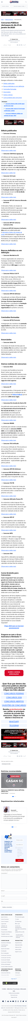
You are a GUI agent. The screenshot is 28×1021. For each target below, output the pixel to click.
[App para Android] (10, 1001)
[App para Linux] (5, 1001)
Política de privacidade (14, 993)
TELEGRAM (14, 725)
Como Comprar (5, 921)
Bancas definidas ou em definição (13, 86)
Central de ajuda (20, 917)
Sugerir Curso (18, 951)
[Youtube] (13, 1001)
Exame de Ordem (5, 948)
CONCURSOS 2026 (14, 697)
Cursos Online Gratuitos (7, 966)
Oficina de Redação (5, 964)
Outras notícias (8, 95)
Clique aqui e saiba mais (8, 150)
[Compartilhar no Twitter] (19, 45)
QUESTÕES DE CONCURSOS (14, 705)
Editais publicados (8, 83)
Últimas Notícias (9, 19)
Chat (17, 919)
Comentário (4, 873)
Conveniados (4, 929)
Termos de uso (14, 995)
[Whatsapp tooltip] (18, 1001)
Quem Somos (4, 917)
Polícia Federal (17, 394)
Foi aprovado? (20, 936)
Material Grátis (18, 945)
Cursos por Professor (6, 962)
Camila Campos (4, 793)
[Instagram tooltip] (15, 1001)
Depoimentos (18, 942)
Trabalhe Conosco (5, 934)
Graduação (3, 951)
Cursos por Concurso (6, 955)
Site (2, 901)
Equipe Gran (15, 39)
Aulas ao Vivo (18, 947)
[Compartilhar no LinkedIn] (21, 45)
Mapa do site (14, 997)
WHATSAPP (14, 721)
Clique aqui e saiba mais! (8, 400)
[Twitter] (23, 1001)
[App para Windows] (3, 1001)
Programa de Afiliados (6, 931)
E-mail (3, 896)
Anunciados (7, 92)
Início (2, 19)
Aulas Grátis (18, 949)
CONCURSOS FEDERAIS (14, 693)
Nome (3, 890)
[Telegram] (26, 1001)
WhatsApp (18, 921)
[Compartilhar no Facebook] (17, 45)
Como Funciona (5, 919)
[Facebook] (21, 1001)
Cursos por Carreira (6, 957)
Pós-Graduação (5, 953)
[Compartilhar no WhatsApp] (23, 45)
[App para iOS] (8, 1001)
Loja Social (3, 923)
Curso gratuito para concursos (12, 97)
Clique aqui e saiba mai (8, 173)
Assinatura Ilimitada (6, 942)
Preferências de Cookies (7, 936)
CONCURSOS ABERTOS (14, 701)
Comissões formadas (9, 89)
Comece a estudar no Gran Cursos (14, 737)
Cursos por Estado (5, 959)
